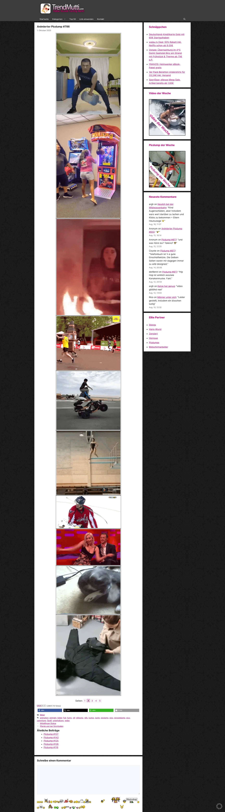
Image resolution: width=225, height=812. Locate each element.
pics (111, 718)
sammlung (41, 720)
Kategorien (57, 19)
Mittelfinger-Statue (48, 723)
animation (44, 718)
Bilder (42, 715)
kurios (91, 718)
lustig (97, 718)
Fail (64, 718)
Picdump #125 (51, 740)
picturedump (119, 718)
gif (74, 718)
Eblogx (152, 325)
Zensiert (153, 333)
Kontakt (100, 19)
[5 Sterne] (45, 705)
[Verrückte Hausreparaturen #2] (167, 186)
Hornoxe (153, 338)
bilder (59, 718)
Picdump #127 (51, 734)
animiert (52, 718)
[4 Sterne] (43, 705)
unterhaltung (58, 720)
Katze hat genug (166, 286)
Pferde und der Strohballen (51, 726)
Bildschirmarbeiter (158, 347)
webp (67, 720)
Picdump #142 (51, 737)
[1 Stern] (38, 705)
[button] (184, 19)
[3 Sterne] (41, 705)
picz (128, 718)
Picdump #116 (51, 747)
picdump (104, 718)
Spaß (49, 720)
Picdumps (154, 342)
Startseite (44, 19)
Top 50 (72, 19)
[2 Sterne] (40, 705)
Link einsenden (86, 19)
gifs (86, 718)
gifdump (79, 718)
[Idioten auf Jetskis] (167, 135)
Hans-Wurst (155, 329)
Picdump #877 (168, 239)
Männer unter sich (166, 297)
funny (69, 718)
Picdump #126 (51, 744)
